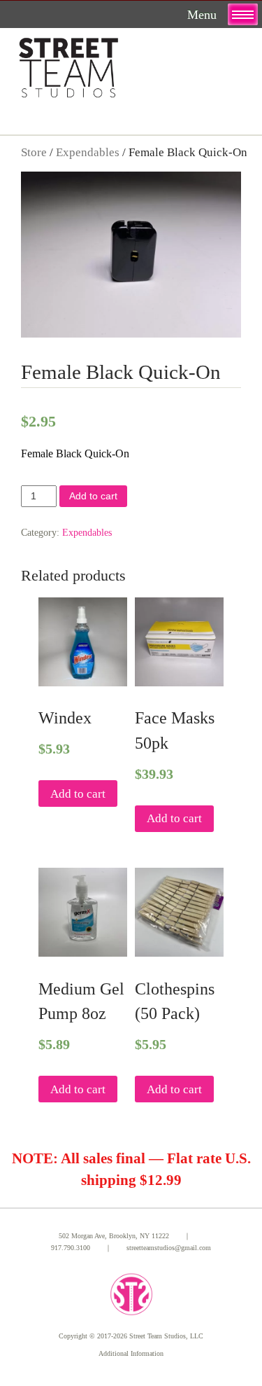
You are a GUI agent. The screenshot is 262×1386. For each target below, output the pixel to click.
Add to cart (93, 495)
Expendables (87, 152)
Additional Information (131, 1353)
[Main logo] (68, 64)
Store (34, 152)
